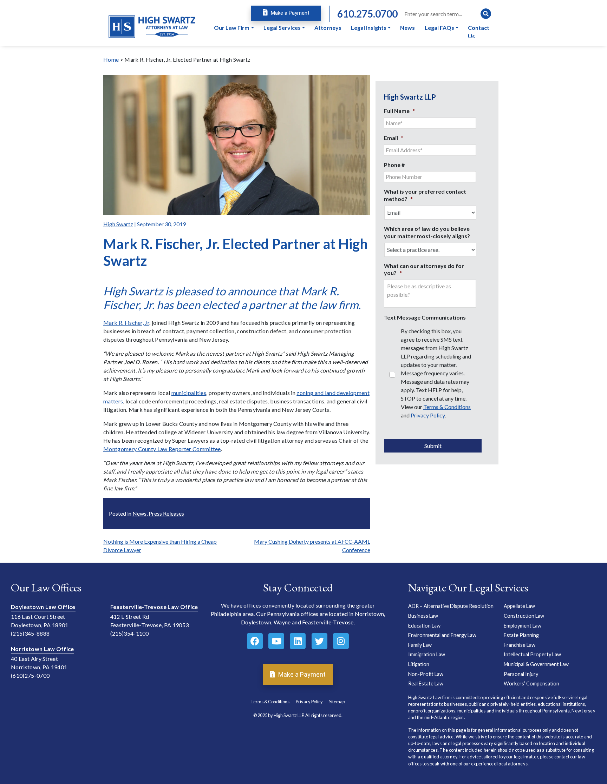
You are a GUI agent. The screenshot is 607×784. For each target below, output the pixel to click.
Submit (433, 445)
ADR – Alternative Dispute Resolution (451, 606)
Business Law (423, 616)
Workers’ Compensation (531, 683)
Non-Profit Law (425, 674)
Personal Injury (521, 674)
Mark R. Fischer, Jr (126, 322)
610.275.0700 (367, 14)
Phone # (394, 164)
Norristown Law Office (42, 648)
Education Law (424, 626)
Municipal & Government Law (536, 664)
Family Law (420, 645)
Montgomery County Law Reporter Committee (162, 448)
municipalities (188, 392)
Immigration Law (426, 654)
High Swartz (118, 224)
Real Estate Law (425, 683)
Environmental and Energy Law (442, 635)
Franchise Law (519, 645)
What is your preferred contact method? (425, 195)
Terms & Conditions (447, 406)
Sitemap (337, 701)
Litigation (418, 664)
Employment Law (522, 626)
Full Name (399, 110)
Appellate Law (519, 606)
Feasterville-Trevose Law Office (154, 606)
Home (111, 59)
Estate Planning (521, 635)
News (139, 513)
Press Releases (166, 513)
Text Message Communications (425, 317)
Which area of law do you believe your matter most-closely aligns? (427, 232)
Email (393, 137)
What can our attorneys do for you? (424, 269)
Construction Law (524, 616)
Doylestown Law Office (43, 606)
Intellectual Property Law (532, 654)
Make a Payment (289, 13)
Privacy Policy (428, 415)
